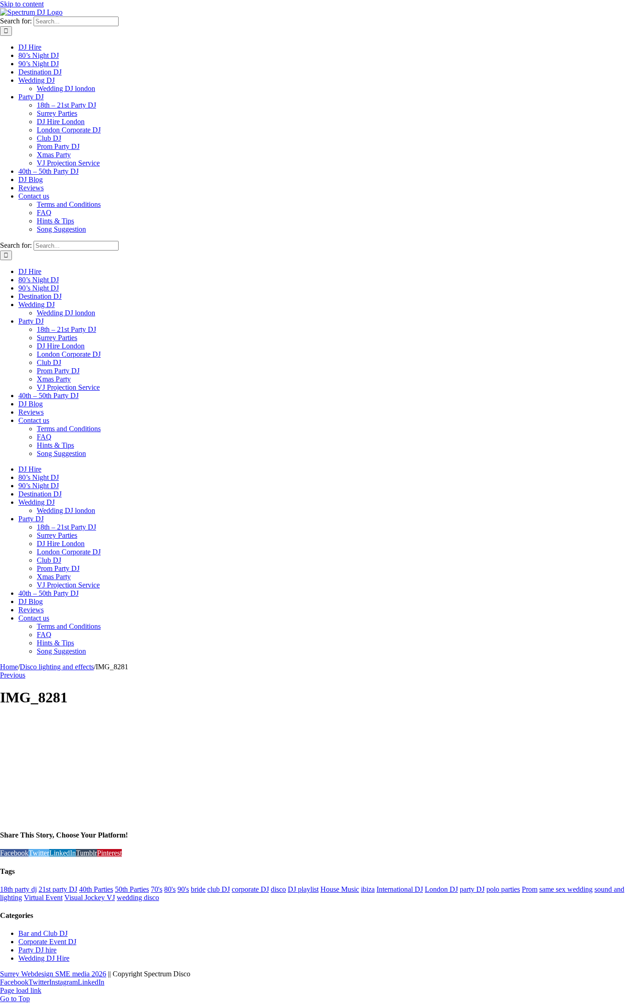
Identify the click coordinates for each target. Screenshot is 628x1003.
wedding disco (138, 897)
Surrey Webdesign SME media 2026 (53, 974)
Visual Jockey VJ (89, 897)
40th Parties (96, 889)
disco (278, 889)
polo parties (503, 889)
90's (183, 889)
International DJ (400, 889)
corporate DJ (250, 889)
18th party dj (18, 889)
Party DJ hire (37, 950)
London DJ (441, 889)
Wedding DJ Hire (43, 958)
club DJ (218, 889)
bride (198, 889)
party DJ (472, 889)
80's (170, 889)
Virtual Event (43, 897)
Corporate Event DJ (47, 942)
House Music (339, 889)
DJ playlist (303, 889)
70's (156, 889)
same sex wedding (566, 889)
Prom (529, 889)
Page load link (20, 990)
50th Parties (132, 889)
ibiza (368, 889)
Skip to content (22, 4)
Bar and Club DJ (43, 933)
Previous (12, 675)
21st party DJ (58, 889)
